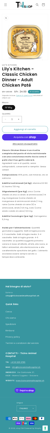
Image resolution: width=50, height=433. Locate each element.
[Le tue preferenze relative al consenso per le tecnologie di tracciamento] (45, 428)
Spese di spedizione (24, 95)
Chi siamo (11, 318)
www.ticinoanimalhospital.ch (30, 380)
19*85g (8, 107)
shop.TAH (20, 428)
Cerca (9, 311)
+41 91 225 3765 (18, 362)
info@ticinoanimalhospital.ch (26, 367)
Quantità (6, 113)
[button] (5, 5)
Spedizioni (11, 324)
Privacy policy (13, 336)
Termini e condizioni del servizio (22, 343)
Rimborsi (10, 330)
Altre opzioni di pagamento (25, 144)
